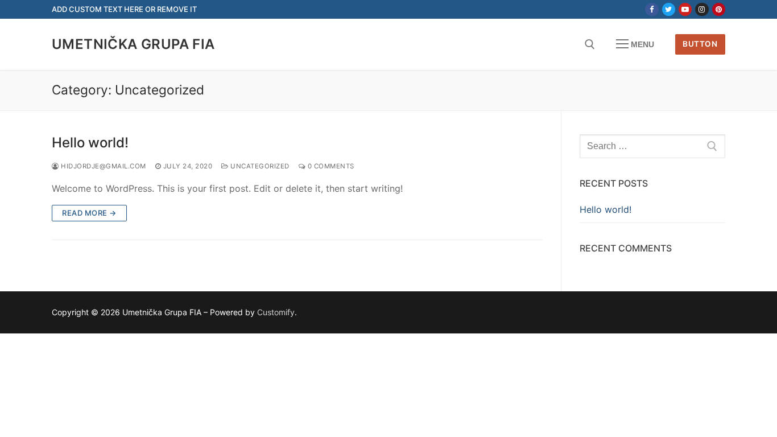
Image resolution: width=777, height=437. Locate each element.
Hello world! (90, 142)
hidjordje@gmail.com (102, 166)
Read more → (89, 212)
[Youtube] (685, 9)
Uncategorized (259, 166)
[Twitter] (668, 9)
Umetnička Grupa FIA (133, 44)
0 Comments (329, 166)
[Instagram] (701, 9)
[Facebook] (651, 9)
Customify (276, 312)
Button (700, 43)
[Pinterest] (718, 9)
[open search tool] (590, 44)
